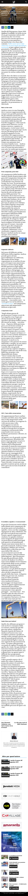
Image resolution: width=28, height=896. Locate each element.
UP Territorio (14, 858)
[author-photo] (14, 739)
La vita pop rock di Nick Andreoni (20, 723)
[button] (2, 2)
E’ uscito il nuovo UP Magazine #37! (15, 761)
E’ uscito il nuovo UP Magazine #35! (15, 774)
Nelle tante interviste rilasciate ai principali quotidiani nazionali (13, 45)
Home (2, 5)
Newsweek (6, 5)
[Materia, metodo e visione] (4, 879)
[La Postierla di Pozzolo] (4, 857)
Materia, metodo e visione (16, 877)
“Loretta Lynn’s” (7, 304)
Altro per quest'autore (11, 756)
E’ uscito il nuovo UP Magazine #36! (15, 767)
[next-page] (4, 780)
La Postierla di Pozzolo (15, 855)
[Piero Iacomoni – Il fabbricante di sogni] (4, 885)
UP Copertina (14, 873)
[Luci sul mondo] (4, 872)
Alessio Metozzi (6, 22)
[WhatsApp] (5, 27)
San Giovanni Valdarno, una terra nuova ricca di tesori (7, 725)
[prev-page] (2, 780)
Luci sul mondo (13, 870)
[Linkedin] (9, 27)
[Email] (12, 27)
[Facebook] (2, 27)
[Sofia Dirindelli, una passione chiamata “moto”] (4, 864)
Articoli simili (7, 754)
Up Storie (13, 880)
